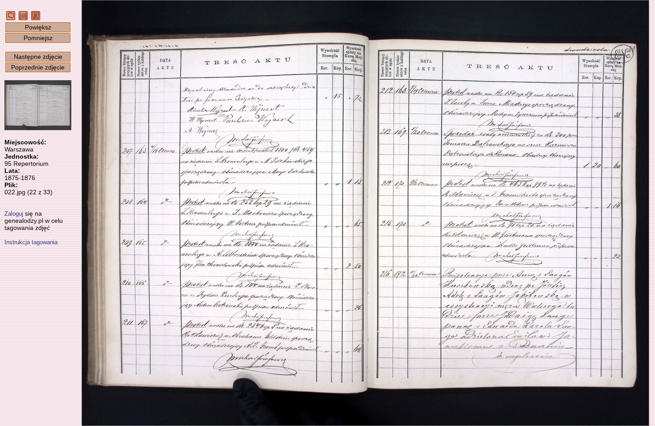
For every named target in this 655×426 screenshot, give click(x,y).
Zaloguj (13, 213)
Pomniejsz (38, 37)
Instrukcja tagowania (30, 242)
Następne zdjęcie (38, 56)
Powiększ (38, 27)
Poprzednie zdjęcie (38, 67)
